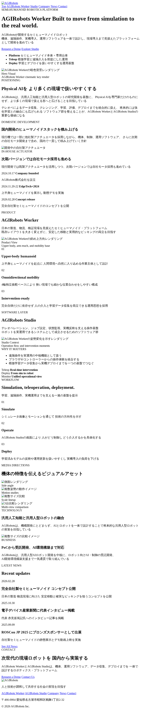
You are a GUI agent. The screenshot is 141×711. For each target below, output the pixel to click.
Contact (62, 6)
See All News (9, 646)
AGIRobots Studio (36, 693)
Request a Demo (11, 49)
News (54, 6)
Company (44, 6)
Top (3, 6)
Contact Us (28, 676)
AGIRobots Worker (18, 6)
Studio (34, 6)
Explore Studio (30, 49)
